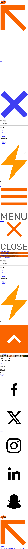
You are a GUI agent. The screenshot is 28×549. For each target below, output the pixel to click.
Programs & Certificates (7, 251)
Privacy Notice (17, 548)
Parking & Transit (4, 142)
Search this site (2, 121)
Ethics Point (13, 548)
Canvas (2, 132)
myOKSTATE (3, 130)
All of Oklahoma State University (7, 124)
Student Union (3, 143)
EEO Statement (10, 548)
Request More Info (6, 257)
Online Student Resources (5, 354)
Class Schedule (3, 136)
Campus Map (3, 183)
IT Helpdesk (3, 141)
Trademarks (23, 548)
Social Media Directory (3, 374)
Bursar (2, 140)
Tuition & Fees (2, 257)
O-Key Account (3, 131)
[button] (14, 60)
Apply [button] (9, 257)
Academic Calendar (4, 135)
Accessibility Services (2, 548)
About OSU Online (2, 251)
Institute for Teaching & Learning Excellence (5, 367)
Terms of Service (20, 548)
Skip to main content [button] (2, 0)
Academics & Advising (3, 363)
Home (2, 353)
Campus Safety (7, 548)
